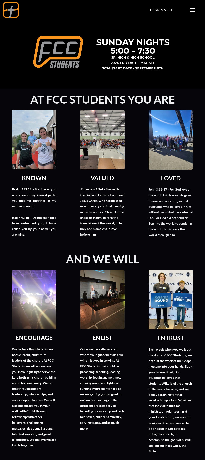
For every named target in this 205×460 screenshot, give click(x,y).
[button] (192, 9)
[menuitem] (161, 10)
